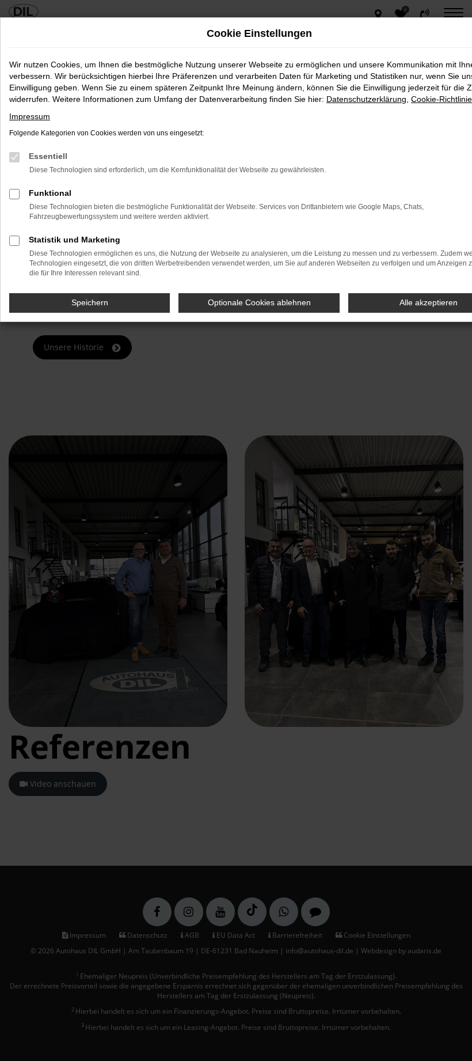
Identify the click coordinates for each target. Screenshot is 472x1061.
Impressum (29, 116)
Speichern (89, 302)
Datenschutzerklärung (366, 99)
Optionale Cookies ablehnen (259, 302)
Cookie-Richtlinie (441, 99)
